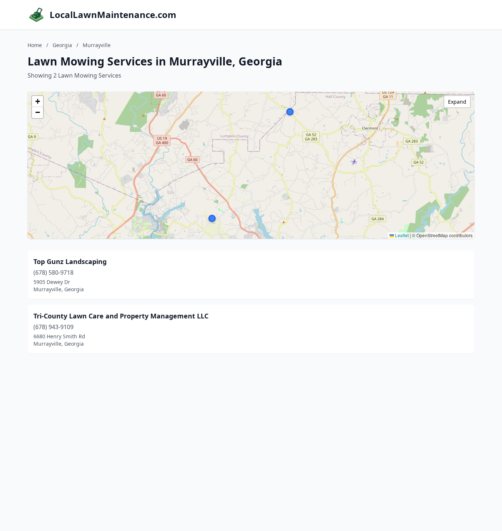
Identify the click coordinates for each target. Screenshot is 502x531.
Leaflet (401, 235)
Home (35, 45)
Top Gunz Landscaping (70, 261)
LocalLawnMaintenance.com (113, 15)
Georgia (62, 45)
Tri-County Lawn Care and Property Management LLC (120, 315)
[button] (212, 218)
